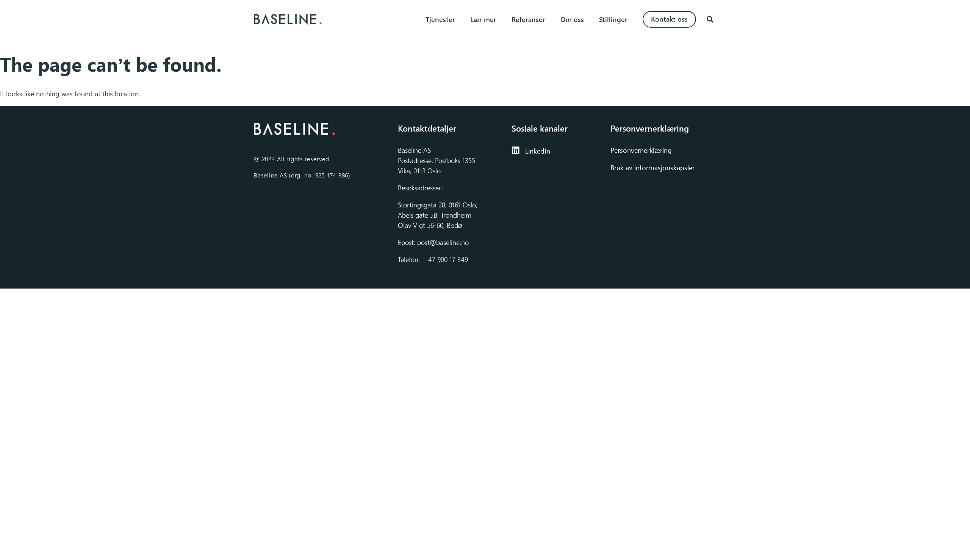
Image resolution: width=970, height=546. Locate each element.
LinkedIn (537, 150)
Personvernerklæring (642, 150)
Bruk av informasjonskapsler (652, 167)
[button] (710, 19)
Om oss (572, 19)
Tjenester (440, 19)
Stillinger (613, 19)
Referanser (528, 19)
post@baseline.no (443, 242)
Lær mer (483, 19)
